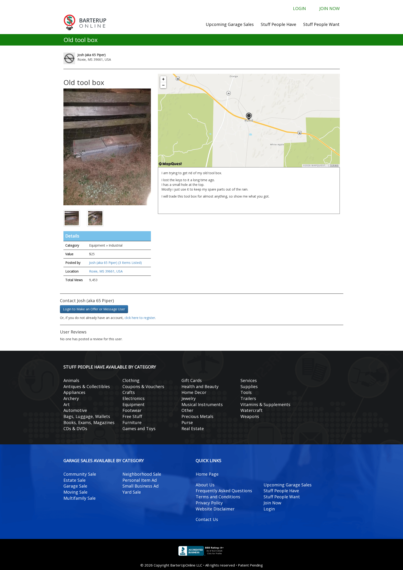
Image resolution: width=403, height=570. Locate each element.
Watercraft (251, 410)
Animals (71, 380)
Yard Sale (131, 492)
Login (299, 8)
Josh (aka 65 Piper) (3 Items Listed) (115, 262)
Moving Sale (75, 492)
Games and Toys (139, 428)
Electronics (133, 398)
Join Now (329, 8)
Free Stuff (132, 416)
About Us (205, 485)
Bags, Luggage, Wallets (86, 416)
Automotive (75, 410)
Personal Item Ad (139, 480)
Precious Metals (197, 416)
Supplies (249, 386)
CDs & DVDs (75, 428)
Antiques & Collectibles (86, 386)
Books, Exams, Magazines (89, 422)
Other (187, 410)
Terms (334, 165)
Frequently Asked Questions (224, 490)
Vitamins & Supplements (265, 404)
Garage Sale (75, 486)
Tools (246, 392)
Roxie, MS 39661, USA (106, 271)
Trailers (248, 398)
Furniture (132, 422)
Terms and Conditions (218, 496)
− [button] (163, 85)
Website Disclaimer (215, 509)
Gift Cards (191, 380)
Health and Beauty (200, 386)
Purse (187, 422)
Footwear (132, 410)
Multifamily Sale (79, 498)
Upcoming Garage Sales (230, 24)
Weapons (249, 416)
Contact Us (207, 519)
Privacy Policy (209, 503)
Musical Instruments (202, 404)
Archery (71, 398)
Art (66, 404)
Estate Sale (74, 480)
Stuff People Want (321, 24)
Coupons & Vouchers (143, 386)
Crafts (128, 392)
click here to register (140, 317)
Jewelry (188, 398)
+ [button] (163, 79)
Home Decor (193, 392)
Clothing (130, 380)
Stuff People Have (278, 24)
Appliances (74, 392)
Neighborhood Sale (141, 474)
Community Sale (79, 474)
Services (248, 380)
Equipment (133, 404)
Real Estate (192, 428)
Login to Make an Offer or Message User (94, 309)
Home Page (207, 474)
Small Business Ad (140, 486)
